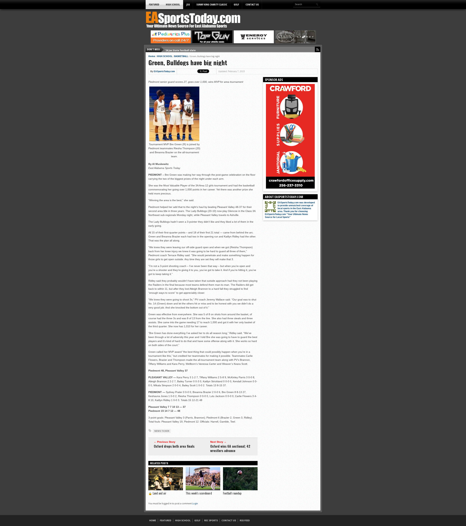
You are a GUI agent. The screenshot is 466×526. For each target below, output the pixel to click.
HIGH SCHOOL (173, 4)
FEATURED (154, 4)
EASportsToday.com (164, 71)
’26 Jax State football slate (180, 49)
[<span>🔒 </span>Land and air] (165, 489)
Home (151, 56)
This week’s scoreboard (199, 493)
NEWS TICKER (161, 431)
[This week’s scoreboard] (203, 489)
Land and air (157, 493)
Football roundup (232, 493)
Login (195, 503)
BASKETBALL (181, 56)
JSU (188, 4)
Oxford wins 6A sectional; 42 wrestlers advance (230, 448)
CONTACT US (252, 4)
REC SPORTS (211, 520)
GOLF (236, 4)
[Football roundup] (240, 489)
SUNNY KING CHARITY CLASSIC (211, 4)
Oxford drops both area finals (174, 446)
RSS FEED (245, 520)
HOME (152, 520)
